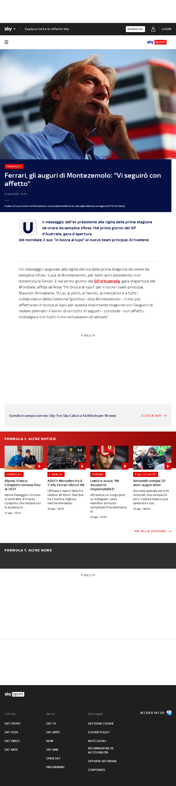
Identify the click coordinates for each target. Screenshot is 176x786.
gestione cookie (101, 723)
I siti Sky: (10, 714)
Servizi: (51, 714)
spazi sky (53, 758)
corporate (96, 770)
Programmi (55, 767)
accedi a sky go (152, 712)
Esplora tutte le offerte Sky (47, 29)
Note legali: (95, 714)
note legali (97, 741)
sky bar (52, 749)
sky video (12, 741)
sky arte (11, 749)
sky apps (53, 732)
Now (50, 741)
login (166, 29)
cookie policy (99, 732)
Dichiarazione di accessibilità (100, 750)
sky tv (51, 723)
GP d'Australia (107, 281)
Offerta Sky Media (102, 761)
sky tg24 (11, 732)
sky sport (13, 723)
